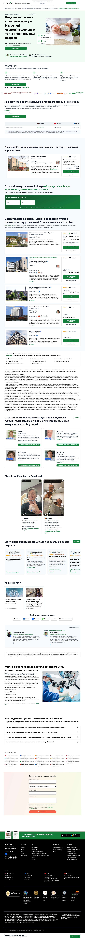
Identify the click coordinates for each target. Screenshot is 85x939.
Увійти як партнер (57, 849)
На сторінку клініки (71, 250)
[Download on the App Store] (65, 835)
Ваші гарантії (24, 855)
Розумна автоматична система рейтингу (14, 374)
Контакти (34, 859)
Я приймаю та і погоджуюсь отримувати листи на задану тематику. (43, 805)
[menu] (3, 3)
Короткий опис (32, 796)
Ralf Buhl (51, 572)
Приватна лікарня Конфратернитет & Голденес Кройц (52, 531)
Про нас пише (8, 848)
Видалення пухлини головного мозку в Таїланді (12, 765)
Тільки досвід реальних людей (12, 382)
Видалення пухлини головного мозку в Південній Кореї (42, 762)
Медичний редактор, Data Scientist (18, 56)
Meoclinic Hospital (34, 331)
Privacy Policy (50, 807)
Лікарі (22, 849)
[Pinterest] (16, 857)
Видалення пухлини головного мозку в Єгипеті (12, 756)
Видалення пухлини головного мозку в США (73, 762)
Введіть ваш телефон (34, 779)
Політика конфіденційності (49, 804)
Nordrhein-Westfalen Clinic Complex (39, 287)
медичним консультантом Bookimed (57, 630)
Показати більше (31, 567)
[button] (31, 781)
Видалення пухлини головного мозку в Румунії (58, 762)
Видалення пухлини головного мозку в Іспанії (58, 756)
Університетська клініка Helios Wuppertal (41, 233)
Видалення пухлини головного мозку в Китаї (42, 759)
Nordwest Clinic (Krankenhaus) (38, 261)
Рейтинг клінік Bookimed (10, 225)
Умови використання (39, 804)
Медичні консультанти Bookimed (39, 853)
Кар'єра (33, 857)
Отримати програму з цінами (71, 171)
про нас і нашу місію (71, 407)
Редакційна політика (72, 859)
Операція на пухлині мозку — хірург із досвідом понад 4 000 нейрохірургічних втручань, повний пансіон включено (70, 162)
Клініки (23, 847)
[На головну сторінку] (10, 3)
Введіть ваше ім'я (33, 790)
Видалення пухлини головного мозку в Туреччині (27, 765)
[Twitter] (13, 857)
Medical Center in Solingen (12, 572)
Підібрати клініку (16, 48)
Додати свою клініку (58, 847)
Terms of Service (32, 808)
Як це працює (35, 849)
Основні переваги (10, 113)
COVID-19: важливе (71, 857)
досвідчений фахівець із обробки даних (16, 379)
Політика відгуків (71, 851)
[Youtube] (11, 857)
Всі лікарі (77, 417)
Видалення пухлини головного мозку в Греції (27, 759)
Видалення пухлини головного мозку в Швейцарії (58, 765)
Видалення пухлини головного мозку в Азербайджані (12, 759)
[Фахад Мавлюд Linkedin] (50, 644)
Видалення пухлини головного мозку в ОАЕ (27, 762)
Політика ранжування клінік (73, 855)
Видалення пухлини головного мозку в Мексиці (73, 759)
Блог (22, 851)
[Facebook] (6, 857)
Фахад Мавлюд (54, 632)
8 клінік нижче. (16, 45)
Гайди (22, 853)
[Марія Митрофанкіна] (9, 634)
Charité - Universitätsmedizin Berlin (39, 307)
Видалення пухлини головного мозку (14, 127)
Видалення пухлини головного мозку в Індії (42, 756)
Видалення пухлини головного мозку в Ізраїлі (27, 756)
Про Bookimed (35, 847)
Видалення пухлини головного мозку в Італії (73, 756)
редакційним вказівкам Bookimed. (52, 401)
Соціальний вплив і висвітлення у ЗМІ (40, 855)
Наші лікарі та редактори (37, 851)
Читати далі (7, 110)
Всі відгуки (76, 541)
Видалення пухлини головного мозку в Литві (58, 759)
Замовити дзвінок (71, 3)
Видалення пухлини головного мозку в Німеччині (12, 762)
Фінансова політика (71, 853)
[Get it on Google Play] (75, 835)
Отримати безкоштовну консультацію (29, 444)
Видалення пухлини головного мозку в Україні (42, 765)
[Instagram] (8, 857)
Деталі (71, 175)
